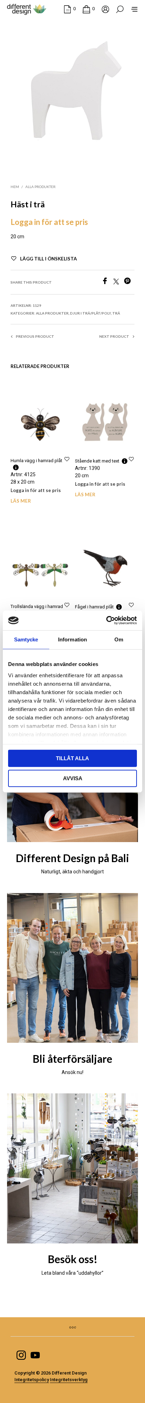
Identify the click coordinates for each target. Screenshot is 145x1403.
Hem (15, 187)
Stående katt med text (97, 461)
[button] (70, 8)
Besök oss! (72, 1259)
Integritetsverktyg (69, 1379)
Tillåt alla (72, 758)
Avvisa (72, 778)
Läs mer (21, 501)
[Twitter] (118, 282)
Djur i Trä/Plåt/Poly (90, 313)
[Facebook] (107, 282)
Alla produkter (40, 187)
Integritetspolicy (31, 1379)
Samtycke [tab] (26, 639)
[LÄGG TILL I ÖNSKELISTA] (67, 459)
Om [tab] (118, 639)
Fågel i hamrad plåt (94, 606)
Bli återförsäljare (72, 1059)
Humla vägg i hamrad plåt (36, 460)
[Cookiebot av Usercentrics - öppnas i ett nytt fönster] (106, 620)
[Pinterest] (129, 282)
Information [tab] (72, 639)
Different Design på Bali (72, 858)
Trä (116, 313)
